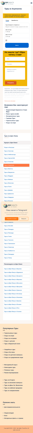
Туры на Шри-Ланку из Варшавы (13, 279)
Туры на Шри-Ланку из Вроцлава (13, 286)
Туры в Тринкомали (9, 243)
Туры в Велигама (9, 183)
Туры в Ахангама (8, 161)
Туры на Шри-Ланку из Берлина (12, 268)
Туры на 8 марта (9, 380)
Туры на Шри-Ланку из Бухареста (13, 276)
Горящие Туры (10, 118)
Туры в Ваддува (8, 176)
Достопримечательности (12, 407)
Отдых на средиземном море (13, 357)
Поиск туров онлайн (12, 114)
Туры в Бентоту (8, 168)
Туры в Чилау (8, 257)
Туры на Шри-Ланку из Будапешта (13, 272)
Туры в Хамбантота (9, 250)
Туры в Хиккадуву (9, 254)
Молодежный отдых (10, 364)
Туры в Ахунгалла (9, 165)
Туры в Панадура (9, 229)
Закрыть (23, 219)
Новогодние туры (10, 367)
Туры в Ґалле (8, 186)
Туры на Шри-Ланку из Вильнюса (13, 283)
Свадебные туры (9, 349)
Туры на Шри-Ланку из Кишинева (13, 297)
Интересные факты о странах (13, 418)
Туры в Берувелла (9, 172)
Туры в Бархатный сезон (12, 343)
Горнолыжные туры (12, 120)
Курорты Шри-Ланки (10, 142)
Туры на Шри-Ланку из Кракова (12, 301)
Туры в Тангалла (8, 240)
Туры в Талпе (8, 236)
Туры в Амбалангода (10, 154)
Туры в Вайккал (8, 179)
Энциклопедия (9, 413)
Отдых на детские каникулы (13, 355)
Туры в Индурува (9, 197)
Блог (5, 415)
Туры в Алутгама (8, 151)
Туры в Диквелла (9, 193)
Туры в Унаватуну (9, 247)
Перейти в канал (11, 219)
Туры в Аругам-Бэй (9, 158)
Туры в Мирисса (8, 222)
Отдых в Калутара (9, 147)
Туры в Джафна (8, 190)
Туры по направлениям (11, 390)
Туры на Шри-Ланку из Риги (11, 308)
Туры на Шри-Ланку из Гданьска (13, 290)
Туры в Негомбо (8, 225)
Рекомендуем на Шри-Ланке (13, 264)
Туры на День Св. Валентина (13, 385)
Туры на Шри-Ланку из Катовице (13, 293)
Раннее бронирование (11, 372)
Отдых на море (11, 123)
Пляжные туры (9, 370)
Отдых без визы (9, 352)
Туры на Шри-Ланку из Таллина (12, 311)
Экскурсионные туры (13, 116)
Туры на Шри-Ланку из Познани (12, 304)
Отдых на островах (10, 338)
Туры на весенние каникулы (13, 382)
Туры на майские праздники (13, 388)
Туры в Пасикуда (9, 233)
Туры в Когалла (8, 200)
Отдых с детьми (9, 341)
